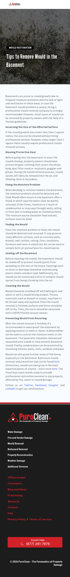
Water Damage (15, 432)
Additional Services (18, 466)
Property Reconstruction (20, 455)
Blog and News (17, 489)
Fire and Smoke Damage (20, 437)
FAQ (10, 513)
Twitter (28, 385)
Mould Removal (16, 443)
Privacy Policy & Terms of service (30, 519)
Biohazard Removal (18, 449)
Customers (15, 483)
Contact (13, 507)
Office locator (17, 477)
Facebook (40, 385)
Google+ (54, 385)
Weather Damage (16, 460)
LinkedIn (10, 388)
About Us (14, 501)
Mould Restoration (20, 47)
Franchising (15, 495)
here (56, 361)
